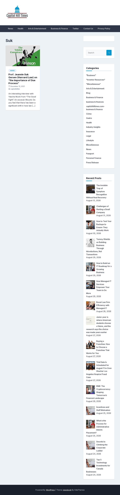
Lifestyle (90, 140)
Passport (90, 153)
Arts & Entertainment (37, 28)
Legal (88, 136)
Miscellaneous (92, 145)
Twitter (76, 28)
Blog (88, 93)
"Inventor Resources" (95, 80)
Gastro (89, 118)
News (10, 28)
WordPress (50, 490)
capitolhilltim (15, 89)
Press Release (92, 162)
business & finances (95, 102)
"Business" (91, 75)
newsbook (67, 490)
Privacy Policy (104, 28)
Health (20, 28)
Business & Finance (59, 28)
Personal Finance (93, 158)
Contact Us (88, 28)
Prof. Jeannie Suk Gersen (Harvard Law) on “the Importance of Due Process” (22, 79)
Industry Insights (93, 127)
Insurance (90, 131)
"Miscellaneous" (93, 84)
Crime (89, 114)
